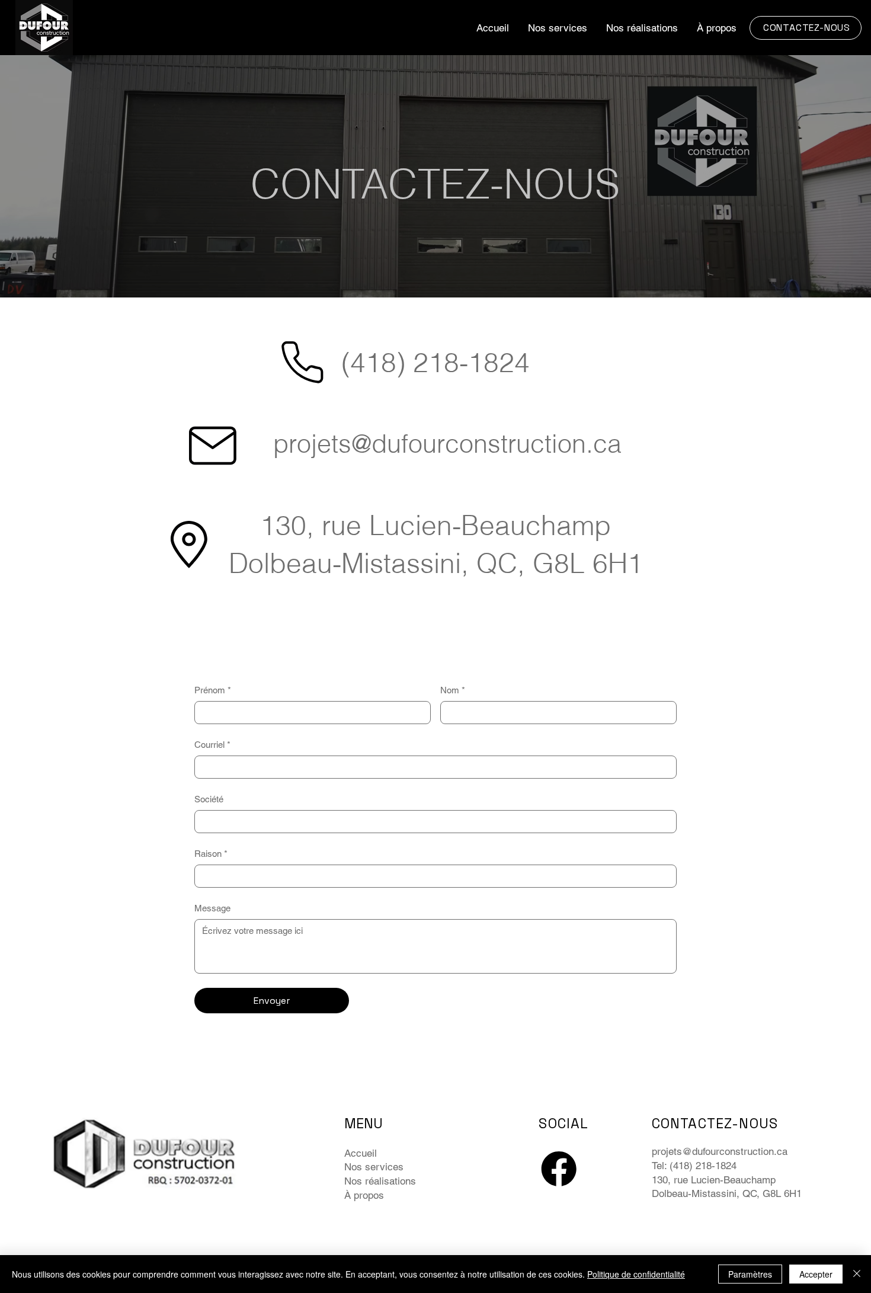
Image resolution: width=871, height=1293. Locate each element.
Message (212, 908)
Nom (452, 690)
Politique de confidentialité (636, 1274)
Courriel (212, 745)
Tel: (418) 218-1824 (694, 1166)
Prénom (212, 690)
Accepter (815, 1274)
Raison (211, 854)
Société (208, 799)
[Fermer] (857, 1274)
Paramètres (750, 1274)
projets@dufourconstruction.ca (447, 443)
